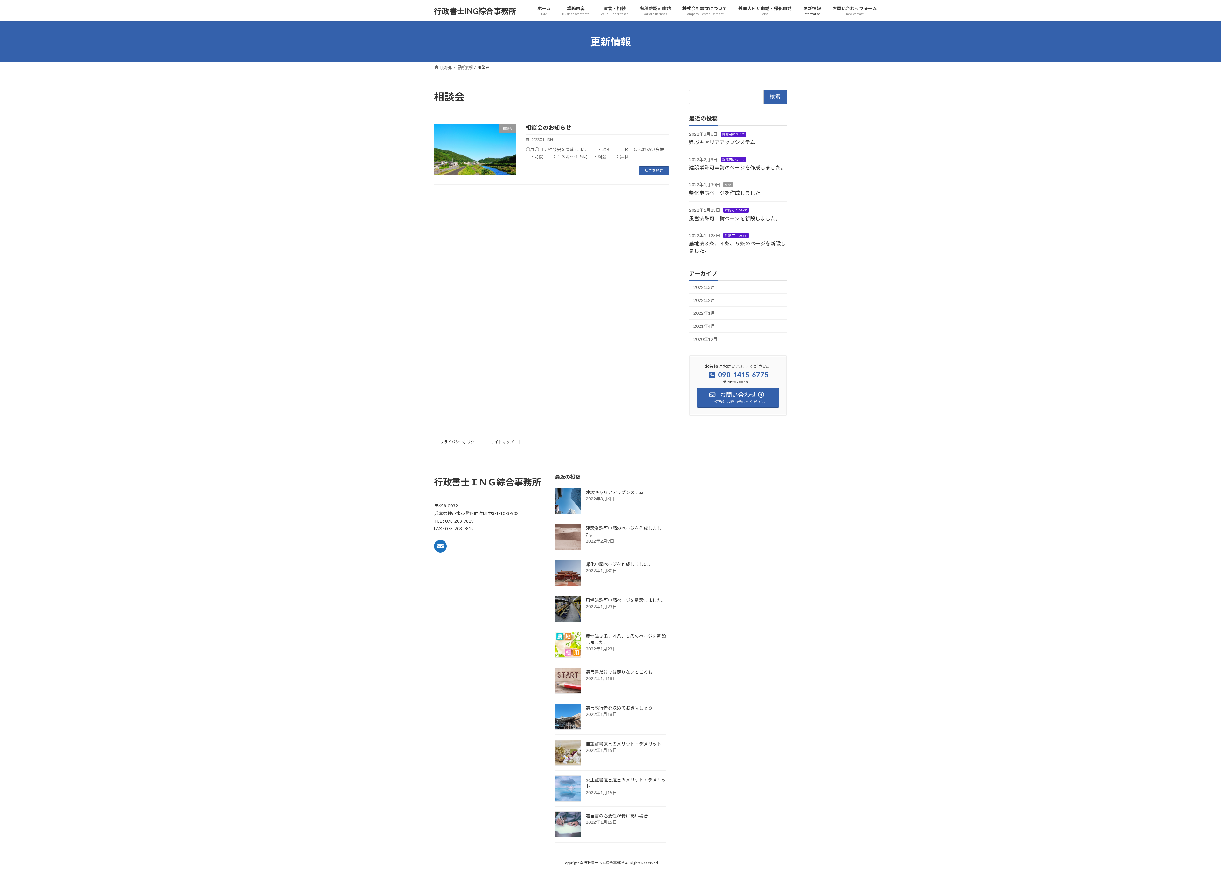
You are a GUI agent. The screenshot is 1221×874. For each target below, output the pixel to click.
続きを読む (654, 170)
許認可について (733, 134)
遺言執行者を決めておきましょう (619, 708)
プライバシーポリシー (459, 441)
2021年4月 (704, 326)
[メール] (440, 546)
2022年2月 (704, 300)
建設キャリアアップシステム (724, 142)
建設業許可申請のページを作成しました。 (737, 167)
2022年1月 (704, 313)
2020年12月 (705, 339)
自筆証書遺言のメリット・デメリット (623, 744)
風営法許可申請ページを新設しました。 (735, 218)
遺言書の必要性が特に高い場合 (617, 816)
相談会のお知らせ (548, 127)
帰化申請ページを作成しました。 (727, 193)
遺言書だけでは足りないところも (619, 672)
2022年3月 (704, 287)
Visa (728, 185)
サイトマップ (502, 441)
